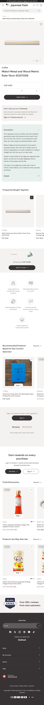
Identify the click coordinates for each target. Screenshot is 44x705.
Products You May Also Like (15, 539)
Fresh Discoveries (11, 482)
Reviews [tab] (16, 427)
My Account (7, 655)
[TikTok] (34, 632)
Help (4, 669)
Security (31, 686)
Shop (4, 648)
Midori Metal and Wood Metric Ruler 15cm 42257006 (16, 234)
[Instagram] (20, 632)
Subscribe (38, 625)
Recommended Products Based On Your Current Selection (14, 348)
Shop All (36, 346)
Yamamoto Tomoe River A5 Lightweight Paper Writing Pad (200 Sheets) (18, 395)
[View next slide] (40, 61)
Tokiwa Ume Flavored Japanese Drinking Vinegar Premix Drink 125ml (16, 583)
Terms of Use (14, 686)
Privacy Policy (23, 686)
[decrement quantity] (7, 91)
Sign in (22, 418)
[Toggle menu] (3, 5)
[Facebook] (10, 632)
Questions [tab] (27, 427)
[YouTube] (29, 632)
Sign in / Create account (13, 117)
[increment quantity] (36, 91)
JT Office (5, 67)
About (5, 662)
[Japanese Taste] (17, 5)
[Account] (34, 5)
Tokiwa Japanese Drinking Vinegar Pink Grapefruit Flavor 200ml (16, 526)
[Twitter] (15, 632)
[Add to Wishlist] (41, 24)
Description (8, 130)
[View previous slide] (33, 61)
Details (6, 176)
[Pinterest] (24, 632)
